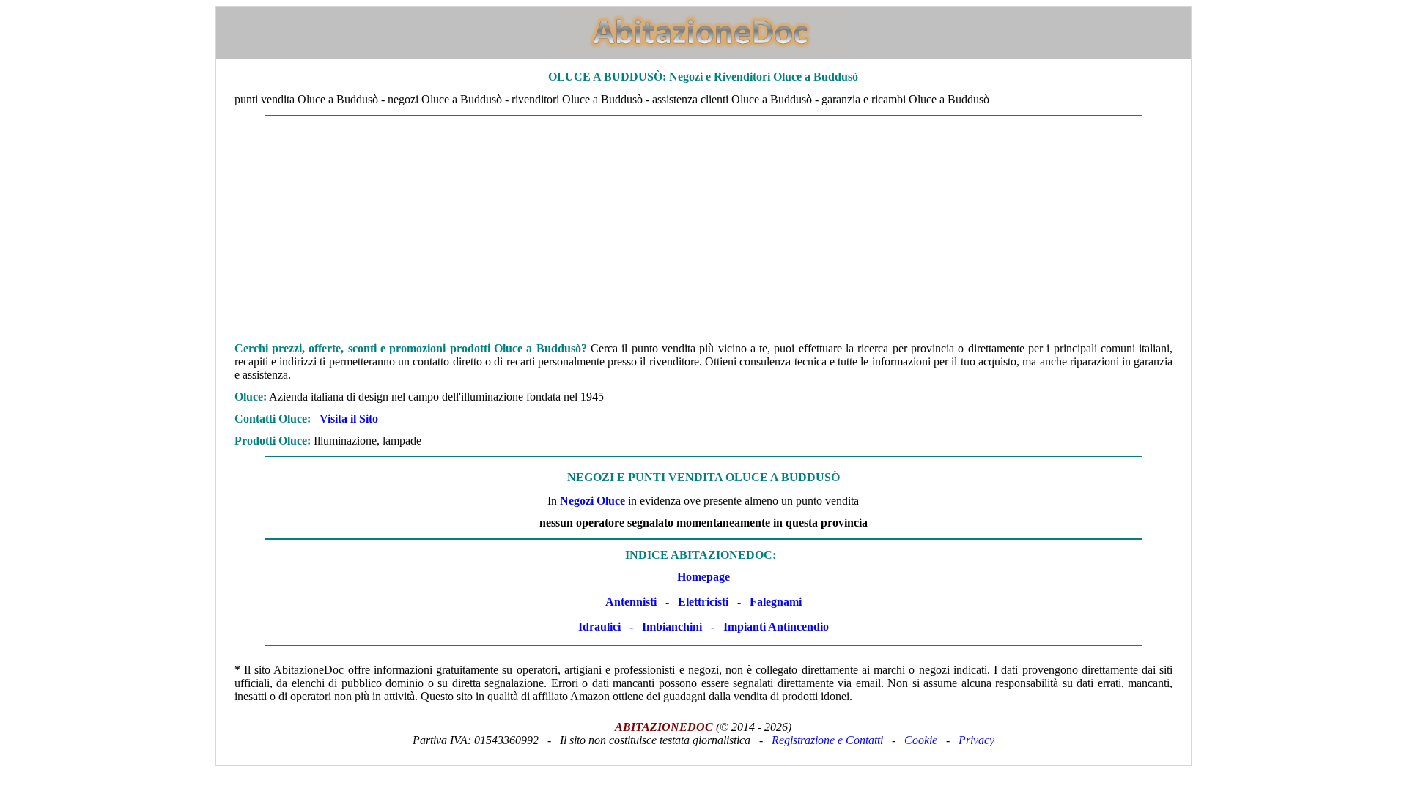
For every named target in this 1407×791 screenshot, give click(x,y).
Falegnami (776, 601)
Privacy (976, 740)
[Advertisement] (703, 224)
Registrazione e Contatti (827, 740)
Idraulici (599, 626)
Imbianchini (672, 626)
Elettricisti (703, 601)
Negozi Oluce (592, 500)
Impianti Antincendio (776, 626)
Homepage (703, 577)
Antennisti (631, 601)
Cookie (920, 740)
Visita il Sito (349, 418)
